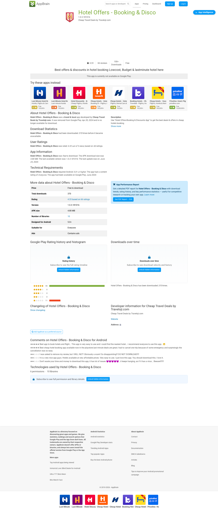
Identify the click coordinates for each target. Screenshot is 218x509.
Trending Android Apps (99, 448)
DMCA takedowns (138, 454)
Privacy (134, 442)
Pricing (145, 4)
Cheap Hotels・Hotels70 (99, 101)
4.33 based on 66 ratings (79, 199)
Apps (137, 4)
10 (69, 216)
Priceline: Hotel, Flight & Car (177, 101)
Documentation (137, 448)
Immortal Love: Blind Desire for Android (65, 468)
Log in (183, 4)
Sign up (170, 4)
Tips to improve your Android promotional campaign (147, 473)
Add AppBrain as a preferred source (47, 332)
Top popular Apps (97, 454)
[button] (149, 324)
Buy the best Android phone (101, 460)
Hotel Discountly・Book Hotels (79, 101)
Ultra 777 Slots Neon (58, 474)
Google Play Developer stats (101, 442)
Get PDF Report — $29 (123, 199)
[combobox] (115, 4)
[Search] (128, 4)
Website (114, 319)
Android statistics (97, 437)
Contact (134, 437)
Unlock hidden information (68, 270)
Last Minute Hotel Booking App (59, 101)
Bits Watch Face (56, 480)
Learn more (149, 194)
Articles (134, 460)
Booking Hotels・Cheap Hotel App (138, 101)
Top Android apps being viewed (62, 462)
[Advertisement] (106, 42)
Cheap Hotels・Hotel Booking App (118, 101)
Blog (133, 466)
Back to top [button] (212, 486)
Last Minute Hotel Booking (40, 101)
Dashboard (156, 4)
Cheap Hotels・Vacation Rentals (158, 101)
